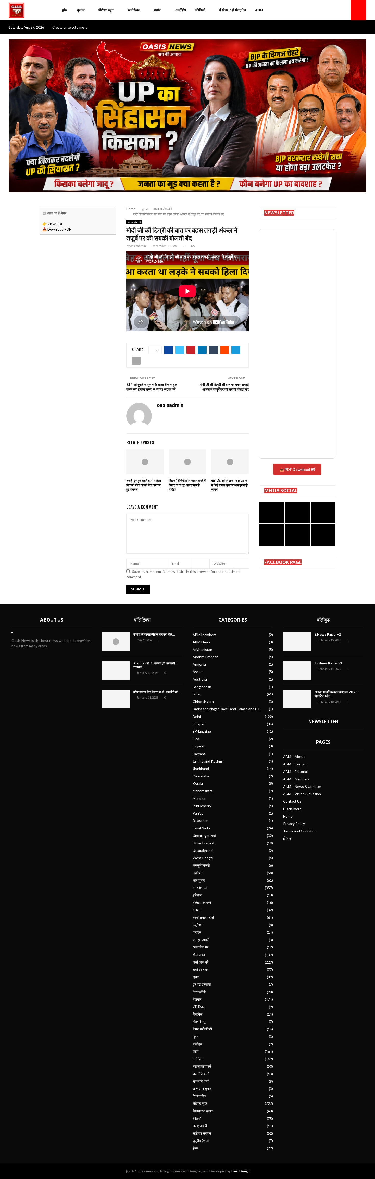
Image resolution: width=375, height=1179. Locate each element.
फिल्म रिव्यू (199, 1021)
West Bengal (203, 858)
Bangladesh (202, 686)
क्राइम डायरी (201, 939)
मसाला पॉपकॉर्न (134, 222)
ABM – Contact (295, 764)
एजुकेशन (198, 925)
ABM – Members (296, 779)
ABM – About (294, 756)
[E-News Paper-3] (297, 670)
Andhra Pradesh (205, 657)
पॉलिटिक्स (142, 620)
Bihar (197, 694)
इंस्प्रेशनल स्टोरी (203, 917)
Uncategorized (204, 835)
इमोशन (197, 910)
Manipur (199, 798)
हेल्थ (195, 1148)
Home (288, 816)
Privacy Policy (294, 823)
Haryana (199, 754)
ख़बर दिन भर (200, 947)
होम (64, 10)
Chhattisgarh (203, 701)
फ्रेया (196, 1036)
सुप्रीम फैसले (201, 1140)
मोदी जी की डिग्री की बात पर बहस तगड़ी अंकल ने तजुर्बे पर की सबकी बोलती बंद (224, 387)
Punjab (198, 813)
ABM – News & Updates (302, 786)
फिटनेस (197, 1014)
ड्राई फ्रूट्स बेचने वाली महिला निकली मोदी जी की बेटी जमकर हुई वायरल (143, 485)
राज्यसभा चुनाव (202, 1088)
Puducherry (202, 806)
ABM (259, 10)
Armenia (199, 664)
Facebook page (283, 562)
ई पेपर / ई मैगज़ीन (232, 10)
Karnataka (201, 776)
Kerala (198, 783)
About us (52, 620)
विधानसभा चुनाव (203, 1111)
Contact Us (292, 801)
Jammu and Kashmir (208, 761)
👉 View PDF (52, 224)
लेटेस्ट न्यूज (106, 10)
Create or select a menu (70, 27)
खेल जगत (199, 955)
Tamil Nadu (201, 828)
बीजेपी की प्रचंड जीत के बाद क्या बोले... (154, 634)
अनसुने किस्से (201, 865)
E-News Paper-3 (328, 663)
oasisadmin (138, 246)
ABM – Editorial (295, 771)
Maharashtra (203, 791)
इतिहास (197, 895)
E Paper (199, 724)
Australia (200, 679)
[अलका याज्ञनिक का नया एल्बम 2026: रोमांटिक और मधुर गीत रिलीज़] (297, 699)
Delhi (197, 716)
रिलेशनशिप (199, 1096)
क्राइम (197, 932)
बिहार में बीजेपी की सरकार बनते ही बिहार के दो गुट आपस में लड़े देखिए (187, 485)
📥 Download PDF (56, 229)
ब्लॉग (157, 10)
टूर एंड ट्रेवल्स (202, 984)
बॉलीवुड (197, 1044)
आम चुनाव (199, 880)
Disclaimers (292, 809)
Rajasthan (200, 820)
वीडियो (200, 10)
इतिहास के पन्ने (202, 902)
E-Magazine (202, 731)
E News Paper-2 (328, 634)
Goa (196, 739)
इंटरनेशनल (200, 887)
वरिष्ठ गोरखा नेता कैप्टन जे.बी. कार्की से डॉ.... (157, 692)
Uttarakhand (203, 850)
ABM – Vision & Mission (302, 794)
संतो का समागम (202, 1133)
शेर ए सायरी (200, 1126)
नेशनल (197, 999)
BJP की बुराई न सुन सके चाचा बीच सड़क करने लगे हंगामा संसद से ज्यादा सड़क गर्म (151, 387)
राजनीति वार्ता (201, 1074)
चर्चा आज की (200, 962)
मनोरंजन (134, 10)
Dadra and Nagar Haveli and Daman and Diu (226, 709)
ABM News (201, 642)
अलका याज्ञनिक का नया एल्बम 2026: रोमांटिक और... (337, 694)
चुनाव (81, 10)
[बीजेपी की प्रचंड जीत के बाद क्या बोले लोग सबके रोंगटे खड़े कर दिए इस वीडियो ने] (116, 641)
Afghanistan (202, 649)
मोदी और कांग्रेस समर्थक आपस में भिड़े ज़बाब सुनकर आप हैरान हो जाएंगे (229, 485)
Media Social (280, 490)
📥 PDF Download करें (297, 469)
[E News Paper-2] (297, 641)
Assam (198, 671)
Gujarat (199, 746)
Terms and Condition (300, 831)
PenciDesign (240, 1171)
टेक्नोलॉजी (199, 992)
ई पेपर (287, 838)
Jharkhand (201, 768)
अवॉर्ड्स (180, 10)
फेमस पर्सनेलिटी (202, 1029)
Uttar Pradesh (204, 843)
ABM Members (204, 634)
